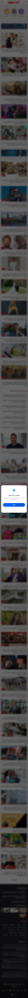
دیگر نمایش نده (14, 509)
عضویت (14, 505)
